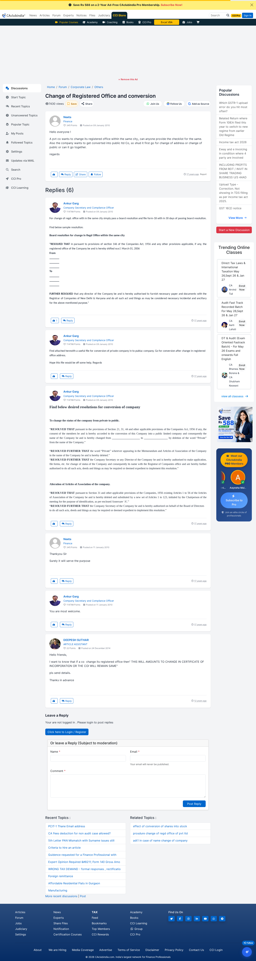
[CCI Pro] (234, 424)
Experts (58, 917)
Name (55, 751)
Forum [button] (56, 15)
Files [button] (92, 15)
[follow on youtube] (205, 918)
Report (203, 174)
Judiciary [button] (104, 15)
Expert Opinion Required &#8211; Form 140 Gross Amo (84, 862)
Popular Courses (68, 22)
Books (129, 22)
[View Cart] (199, 22)
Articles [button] (45, 15)
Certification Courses (67, 934)
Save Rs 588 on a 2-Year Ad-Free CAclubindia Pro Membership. (127, 5)
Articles (20, 912)
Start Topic (18, 97)
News (57, 912)
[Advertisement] (128, 51)
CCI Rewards (100, 934)
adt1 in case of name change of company (160, 840)
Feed (95, 917)
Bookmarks (99, 923)
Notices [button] (81, 15)
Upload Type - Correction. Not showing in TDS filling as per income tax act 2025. (233, 193)
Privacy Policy (174, 950)
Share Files (60, 923)
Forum (19, 917)
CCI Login (216, 950)
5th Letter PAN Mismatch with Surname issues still (81, 840)
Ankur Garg (71, 203)
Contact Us (196, 950)
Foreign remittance (60, 876)
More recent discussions (61, 896)
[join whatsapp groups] (214, 918)
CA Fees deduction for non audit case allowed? (79, 833)
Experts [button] (68, 15)
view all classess (232, 396)
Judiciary (21, 929)
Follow (97, 174)
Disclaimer (152, 950)
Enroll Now (242, 287)
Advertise (105, 950)
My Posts (17, 133)
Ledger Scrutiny (166, 22)
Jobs (189, 22)
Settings (16, 151)
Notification (61, 929)
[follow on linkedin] (197, 918)
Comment (57, 771)
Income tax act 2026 (233, 142)
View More (235, 218)
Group (138, 929)
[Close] (252, 5)
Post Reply (194, 804)
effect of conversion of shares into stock (160, 826)
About (38, 950)
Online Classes (234, 250)
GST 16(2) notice (230, 208)
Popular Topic (20, 124)
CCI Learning (19, 187)
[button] (227, 15)
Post (83, 896)
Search (15, 169)
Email (134, 751)
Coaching (112, 22)
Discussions (19, 88)
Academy (92, 22)
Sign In (247, 15)
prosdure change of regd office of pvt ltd (160, 833)
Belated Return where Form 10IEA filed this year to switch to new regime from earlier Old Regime (233, 127)
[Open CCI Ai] (247, 952)
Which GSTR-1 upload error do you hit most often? (233, 107)
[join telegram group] (222, 918)
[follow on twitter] (171, 918)
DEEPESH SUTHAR (76, 640)
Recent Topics (20, 106)
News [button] (33, 15)
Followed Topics (22, 142)
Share (82, 174)
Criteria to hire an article (64, 847)
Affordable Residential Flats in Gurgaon (74, 883)
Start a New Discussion (234, 230)
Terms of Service (129, 950)
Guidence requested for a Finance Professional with (82, 854)
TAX (95, 912)
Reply (67, 174)
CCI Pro (146, 22)
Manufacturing (57, 890)
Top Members (101, 929)
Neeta (67, 117)
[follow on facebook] (180, 918)
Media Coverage (83, 950)
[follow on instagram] (188, 918)
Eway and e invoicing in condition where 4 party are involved (233, 153)
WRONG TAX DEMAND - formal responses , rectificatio (84, 869)
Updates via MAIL (22, 160)
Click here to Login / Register (67, 732)
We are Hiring (57, 950)
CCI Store (119, 15)
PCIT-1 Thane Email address (66, 826)
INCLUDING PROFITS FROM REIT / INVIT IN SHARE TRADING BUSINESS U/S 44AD (233, 171)
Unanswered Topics (24, 115)
